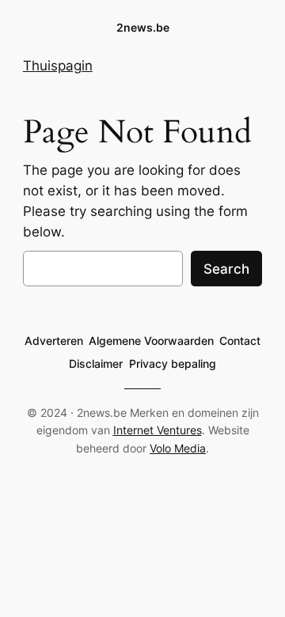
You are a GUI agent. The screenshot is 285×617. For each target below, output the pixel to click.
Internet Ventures (157, 430)
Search (226, 269)
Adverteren (54, 340)
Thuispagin (58, 66)
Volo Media (178, 448)
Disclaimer (96, 363)
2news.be (142, 27)
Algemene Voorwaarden (151, 340)
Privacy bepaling (172, 363)
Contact (239, 340)
